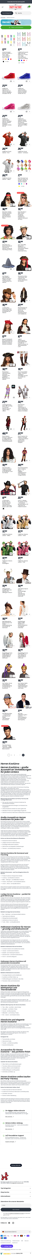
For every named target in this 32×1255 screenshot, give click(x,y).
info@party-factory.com (17, 1183)
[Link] (16, 1114)
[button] (4, 7)
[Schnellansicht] (11, 45)
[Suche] (15, 13)
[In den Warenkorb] (14, 45)
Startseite (3, 17)
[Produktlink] (8, 48)
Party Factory (7, 1249)
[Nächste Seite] (23, 755)
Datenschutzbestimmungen (17, 1213)
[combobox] (24, 13)
